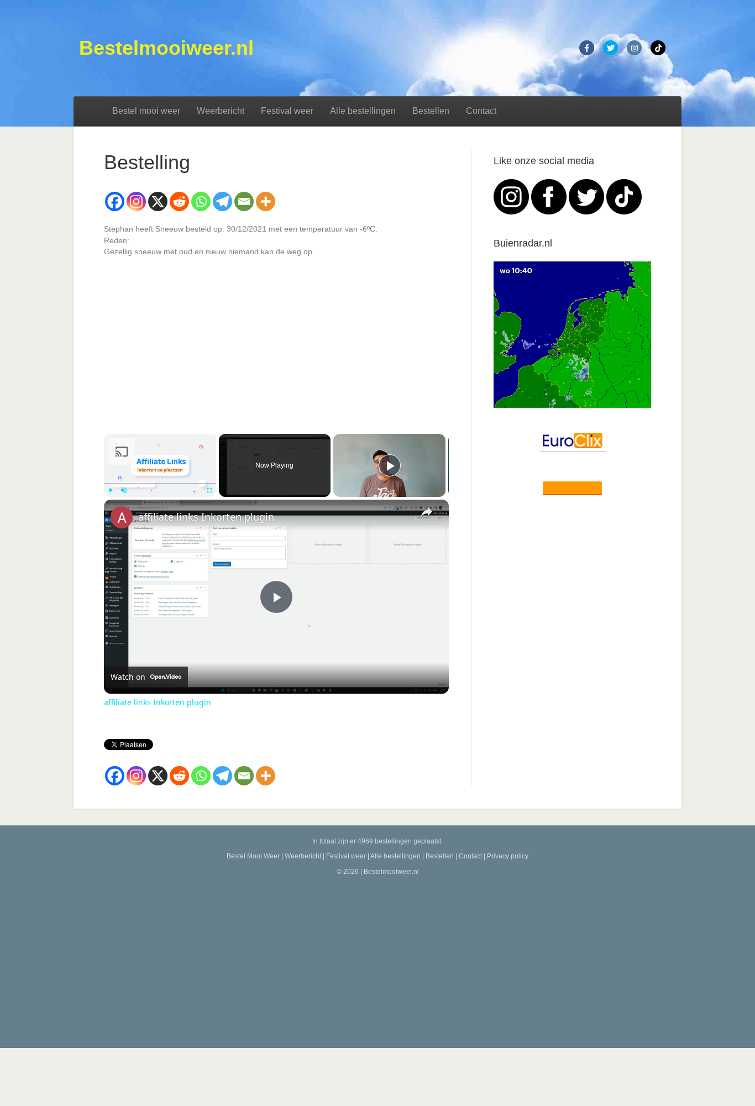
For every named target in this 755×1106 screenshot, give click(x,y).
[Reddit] (179, 201)
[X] (157, 201)
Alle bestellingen (363, 111)
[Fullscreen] (209, 490)
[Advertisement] (377, 959)
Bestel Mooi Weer (253, 856)
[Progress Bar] (160, 483)
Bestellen (430, 111)
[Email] (244, 201)
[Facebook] (114, 201)
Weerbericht (220, 111)
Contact (481, 111)
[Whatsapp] (201, 201)
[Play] (110, 490)
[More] (265, 201)
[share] (427, 512)
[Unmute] (123, 490)
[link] (122, 517)
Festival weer (287, 111)
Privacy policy (507, 856)
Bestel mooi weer (146, 111)
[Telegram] (222, 201)
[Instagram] (136, 201)
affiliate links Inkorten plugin (206, 516)
